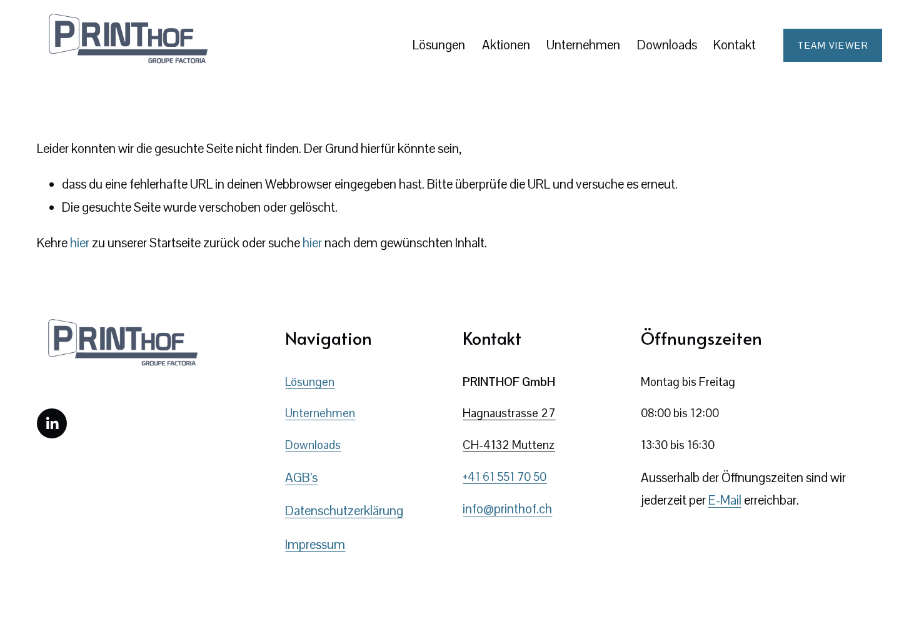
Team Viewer (832, 45)
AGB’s (301, 478)
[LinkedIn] (52, 423)
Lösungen (439, 45)
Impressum (315, 544)
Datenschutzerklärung (344, 511)
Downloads (667, 45)
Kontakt (734, 45)
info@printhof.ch (507, 509)
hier (79, 243)
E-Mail (724, 500)
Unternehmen (320, 413)
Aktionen (506, 45)
